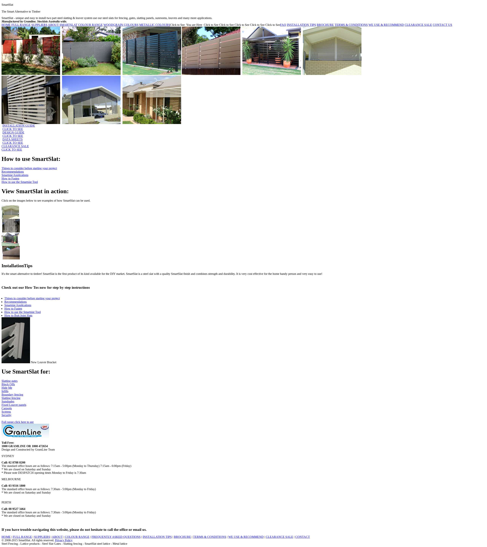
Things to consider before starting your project (29, 168)
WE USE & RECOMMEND (386, 24)
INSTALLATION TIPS (301, 24)
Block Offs (8, 384)
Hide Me (7, 387)
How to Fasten (10, 178)
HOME (6, 24)
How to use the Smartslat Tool (20, 182)
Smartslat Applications (15, 175)
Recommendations (13, 171)
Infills (5, 391)
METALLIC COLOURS (154, 24)
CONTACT (302, 536)
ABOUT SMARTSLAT (62, 24)
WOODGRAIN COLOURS (120, 24)
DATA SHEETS (12, 141)
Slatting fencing (11, 398)
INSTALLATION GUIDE (18, 127)
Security (6, 415)
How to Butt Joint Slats (18, 315)
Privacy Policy (63, 540)
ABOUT (57, 536)
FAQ (283, 24)
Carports (7, 408)
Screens (6, 411)
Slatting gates (10, 380)
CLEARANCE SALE (418, 24)
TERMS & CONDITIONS (351, 24)
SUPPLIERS (39, 24)
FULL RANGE (21, 24)
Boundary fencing (12, 394)
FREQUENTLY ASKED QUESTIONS (116, 536)
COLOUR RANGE (90, 24)
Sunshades (8, 401)
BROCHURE (325, 24)
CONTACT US (442, 24)
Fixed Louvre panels (14, 404)
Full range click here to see (18, 422)
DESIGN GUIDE (13, 134)
